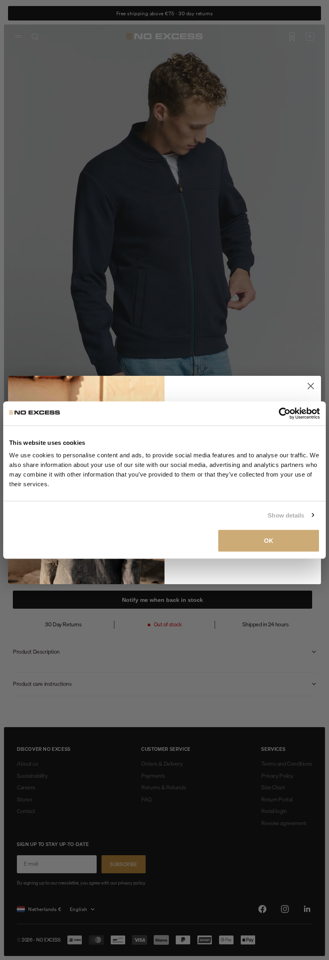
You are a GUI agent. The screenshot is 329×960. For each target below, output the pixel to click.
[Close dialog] (311, 386)
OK (268, 540)
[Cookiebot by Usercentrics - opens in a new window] (285, 413)
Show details (286, 515)
